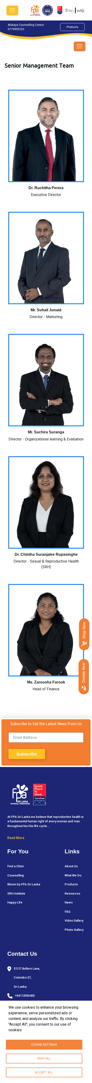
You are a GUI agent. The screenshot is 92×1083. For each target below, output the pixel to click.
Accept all (44, 1072)
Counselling (15, 875)
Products (72, 27)
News (69, 902)
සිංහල (69, 10)
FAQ (67, 911)
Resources (72, 893)
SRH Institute (16, 893)
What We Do (73, 875)
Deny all (44, 1058)
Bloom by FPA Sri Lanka (23, 884)
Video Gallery (74, 920)
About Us (71, 866)
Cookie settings (44, 1044)
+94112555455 (25, 995)
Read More (15, 838)
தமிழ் (80, 10)
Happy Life (14, 902)
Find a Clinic (15, 866)
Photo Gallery (74, 929)
